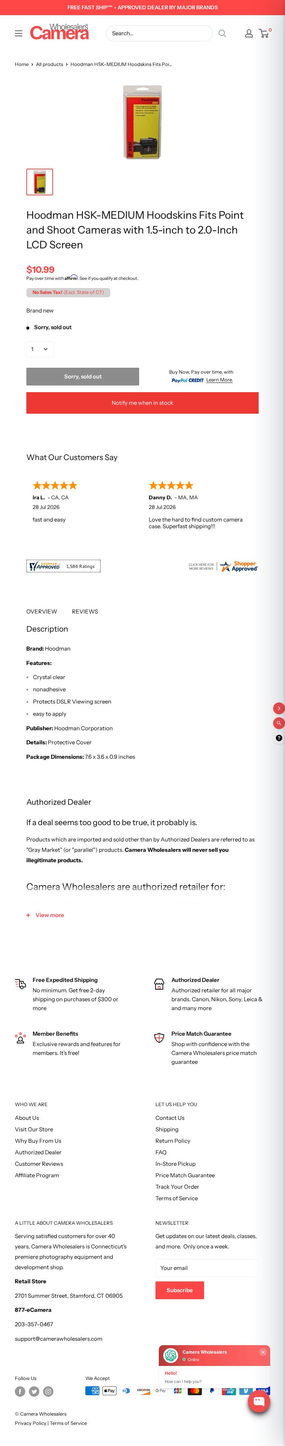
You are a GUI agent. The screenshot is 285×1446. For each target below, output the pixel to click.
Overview (41, 611)
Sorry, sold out (83, 376)
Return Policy (172, 1140)
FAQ (161, 1152)
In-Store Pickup (175, 1163)
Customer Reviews (39, 1163)
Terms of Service (176, 1198)
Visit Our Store (34, 1129)
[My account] (249, 33)
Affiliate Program (37, 1175)
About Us (27, 1117)
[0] (264, 33)
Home (22, 64)
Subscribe (180, 1290)
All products (49, 64)
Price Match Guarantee (185, 1175)
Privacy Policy (30, 1423)
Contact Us (169, 1117)
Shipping (166, 1129)
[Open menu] (18, 33)
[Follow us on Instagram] (48, 1391)
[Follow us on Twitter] (34, 1391)
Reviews (85, 611)
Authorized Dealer (38, 1152)
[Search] (222, 33)
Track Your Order (177, 1186)
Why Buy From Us (38, 1140)
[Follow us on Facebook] (20, 1391)
